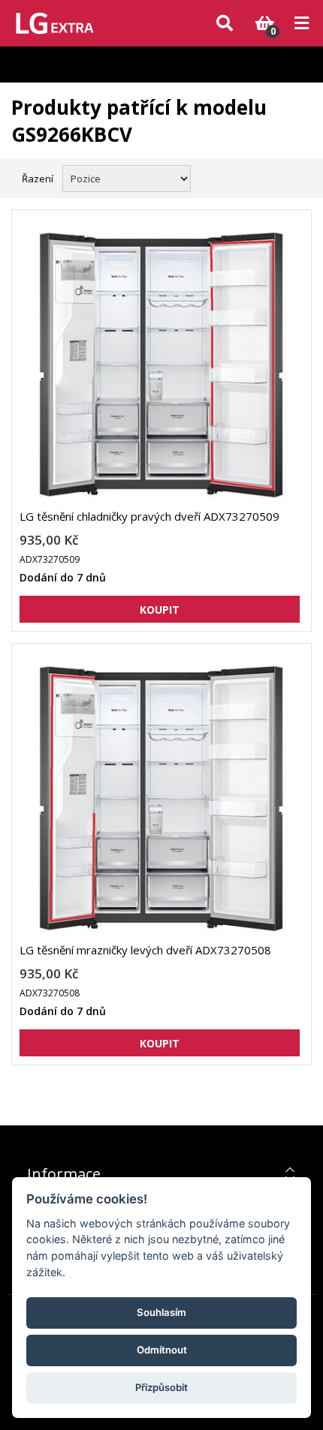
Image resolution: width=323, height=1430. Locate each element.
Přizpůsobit (161, 1387)
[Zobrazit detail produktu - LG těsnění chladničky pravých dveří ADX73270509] (159, 365)
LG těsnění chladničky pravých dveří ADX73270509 (149, 516)
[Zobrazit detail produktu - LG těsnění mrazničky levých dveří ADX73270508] (159, 798)
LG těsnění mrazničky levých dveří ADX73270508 (145, 949)
